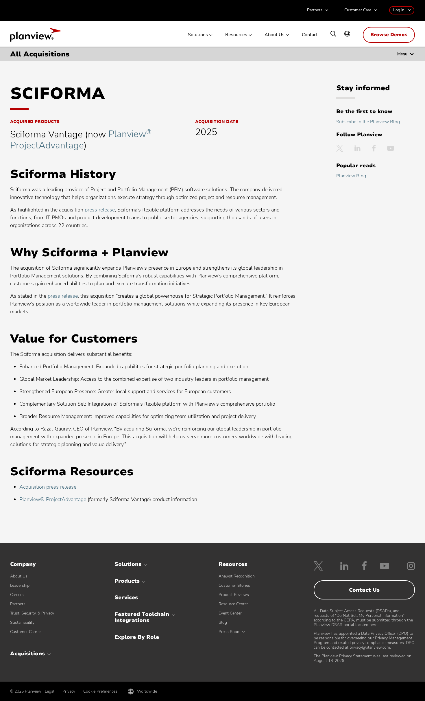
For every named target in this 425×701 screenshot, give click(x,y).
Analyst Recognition (237, 576)
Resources (236, 35)
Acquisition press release (47, 486)
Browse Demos (388, 35)
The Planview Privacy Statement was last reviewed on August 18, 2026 (362, 658)
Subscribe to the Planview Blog (368, 122)
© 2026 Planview (25, 691)
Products (127, 580)
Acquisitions (27, 653)
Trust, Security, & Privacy (32, 613)
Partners (314, 10)
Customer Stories (234, 585)
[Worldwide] (347, 34)
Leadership (19, 585)
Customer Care (357, 10)
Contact (310, 35)
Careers (17, 594)
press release (100, 209)
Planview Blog (351, 176)
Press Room (230, 631)
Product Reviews (234, 594)
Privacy (68, 691)
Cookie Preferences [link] (100, 691)
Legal (49, 691)
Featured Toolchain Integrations (141, 617)
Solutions (198, 35)
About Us (274, 35)
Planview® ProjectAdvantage (52, 499)
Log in (398, 10)
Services (126, 597)
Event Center (230, 613)
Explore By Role (136, 637)
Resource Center (233, 604)
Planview (35, 36)
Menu (402, 54)
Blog (223, 622)
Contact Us (364, 589)
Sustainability (22, 622)
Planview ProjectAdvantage (80, 139)
